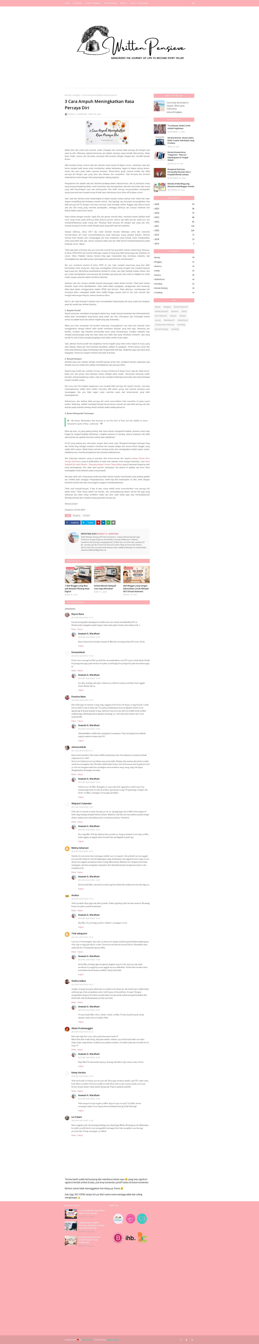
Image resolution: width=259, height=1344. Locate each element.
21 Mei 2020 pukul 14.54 (83, 851)
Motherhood (174, 279)
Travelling (174, 292)
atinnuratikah (78, 747)
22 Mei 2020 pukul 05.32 (83, 1032)
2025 (174, 208)
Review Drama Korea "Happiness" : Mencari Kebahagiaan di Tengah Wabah (178, 156)
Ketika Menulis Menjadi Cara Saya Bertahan (105, 587)
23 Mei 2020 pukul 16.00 (90, 729)
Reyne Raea (77, 614)
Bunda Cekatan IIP (181, 307)
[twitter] (186, 1340)
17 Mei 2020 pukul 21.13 (83, 617)
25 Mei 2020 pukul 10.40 (83, 1120)
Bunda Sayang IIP (161, 311)
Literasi (158, 320)
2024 (174, 213)
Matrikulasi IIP (169, 320)
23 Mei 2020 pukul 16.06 (90, 918)
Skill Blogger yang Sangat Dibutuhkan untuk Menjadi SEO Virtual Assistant (136, 588)
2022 (174, 221)
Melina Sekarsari (80, 847)
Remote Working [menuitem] (93, 3)
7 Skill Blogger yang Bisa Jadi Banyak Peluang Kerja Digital (77, 588)
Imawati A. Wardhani (77, 114)
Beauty (174, 257)
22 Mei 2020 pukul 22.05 (83, 1076)
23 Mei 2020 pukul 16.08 (90, 880)
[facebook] (181, 1340)
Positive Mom (78, 696)
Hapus (80, 629)
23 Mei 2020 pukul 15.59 (90, 637)
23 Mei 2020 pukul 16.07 (90, 830)
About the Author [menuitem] (139, 3)
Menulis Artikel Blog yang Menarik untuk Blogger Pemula (181, 185)
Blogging (76, 95)
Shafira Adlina (78, 980)
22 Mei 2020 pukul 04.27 (83, 984)
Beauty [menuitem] (123, 3)
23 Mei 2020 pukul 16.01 (90, 782)
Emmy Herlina (78, 1072)
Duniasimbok (78, 652)
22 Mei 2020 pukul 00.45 (83, 937)
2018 (174, 239)
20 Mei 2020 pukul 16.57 (83, 700)
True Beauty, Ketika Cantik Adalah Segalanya (179, 126)
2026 (174, 204)
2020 (174, 230)
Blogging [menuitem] (77, 3)
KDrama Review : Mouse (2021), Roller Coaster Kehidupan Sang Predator (181, 140)
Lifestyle (86, 515)
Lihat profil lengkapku (174, 112)
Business (174, 266)
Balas (73, 629)
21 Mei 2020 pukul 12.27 (83, 807)
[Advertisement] (85, 1291)
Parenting (174, 284)
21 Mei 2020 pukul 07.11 (83, 751)
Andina (75, 895)
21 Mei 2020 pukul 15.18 (83, 899)
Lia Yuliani (76, 1117)
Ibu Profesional (161, 316)
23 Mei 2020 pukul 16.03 (90, 1057)
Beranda (68, 95)
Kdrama (174, 275)
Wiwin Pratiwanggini (82, 1028)
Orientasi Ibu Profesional (164, 325)
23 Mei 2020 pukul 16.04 (90, 1010)
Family (174, 271)
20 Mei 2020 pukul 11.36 (83, 656)
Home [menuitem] (67, 3)
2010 (174, 243)
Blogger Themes (113, 1339)
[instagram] (192, 1340)
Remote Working (174, 288)
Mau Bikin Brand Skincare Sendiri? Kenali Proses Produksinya (89, 1240)
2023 (174, 217)
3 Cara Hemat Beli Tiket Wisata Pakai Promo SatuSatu (92, 1211)
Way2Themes (87, 1339)
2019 (174, 234)
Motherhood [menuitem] (111, 3)
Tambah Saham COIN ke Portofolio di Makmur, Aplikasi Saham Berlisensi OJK (92, 1225)
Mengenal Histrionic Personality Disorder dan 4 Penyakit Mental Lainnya (179, 172)
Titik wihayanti (79, 933)
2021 (174, 226)
